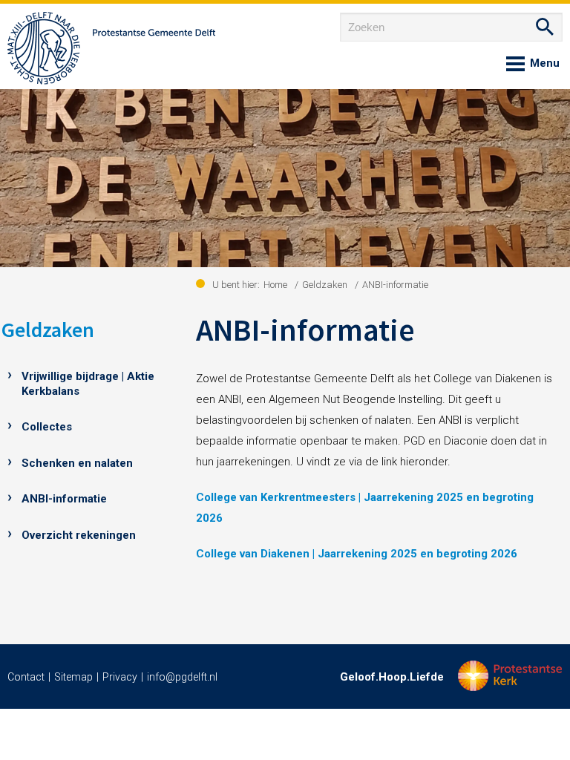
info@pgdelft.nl (182, 677)
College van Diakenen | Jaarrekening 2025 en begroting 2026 (356, 553)
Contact (26, 677)
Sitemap (73, 677)
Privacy (119, 677)
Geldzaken (47, 329)
